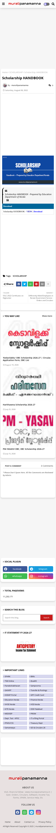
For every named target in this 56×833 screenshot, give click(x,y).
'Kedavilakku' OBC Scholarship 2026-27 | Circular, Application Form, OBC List (27, 359)
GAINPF (8, 690)
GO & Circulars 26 (38, 727)
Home (5, 72)
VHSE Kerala (10, 704)
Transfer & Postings (39, 690)
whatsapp (17, 576)
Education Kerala (12, 699)
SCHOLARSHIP (16, 72)
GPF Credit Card (37, 695)
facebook (17, 569)
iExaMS (34, 681)
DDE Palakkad (36, 709)
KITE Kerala (9, 709)
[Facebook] (18, 284)
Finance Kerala (37, 699)
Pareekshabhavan (12, 685)
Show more (47, 316)
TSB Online (9, 681)
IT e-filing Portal (37, 718)
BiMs (33, 676)
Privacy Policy (44, 822)
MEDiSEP (8, 713)
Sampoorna (36, 685)
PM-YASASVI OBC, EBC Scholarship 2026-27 (24, 449)
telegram (43, 569)
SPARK (7, 676)
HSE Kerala (35, 704)
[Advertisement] (28, 39)
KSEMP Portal (10, 695)
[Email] (42, 284)
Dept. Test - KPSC (12, 718)
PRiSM (33, 713)
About (17, 822)
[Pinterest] (36, 284)
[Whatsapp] (30, 284)
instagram (43, 576)
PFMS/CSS (9, 723)
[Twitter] (24, 284)
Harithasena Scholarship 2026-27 (19, 404)
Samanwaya (10, 727)
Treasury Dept (37, 723)
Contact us (29, 822)
